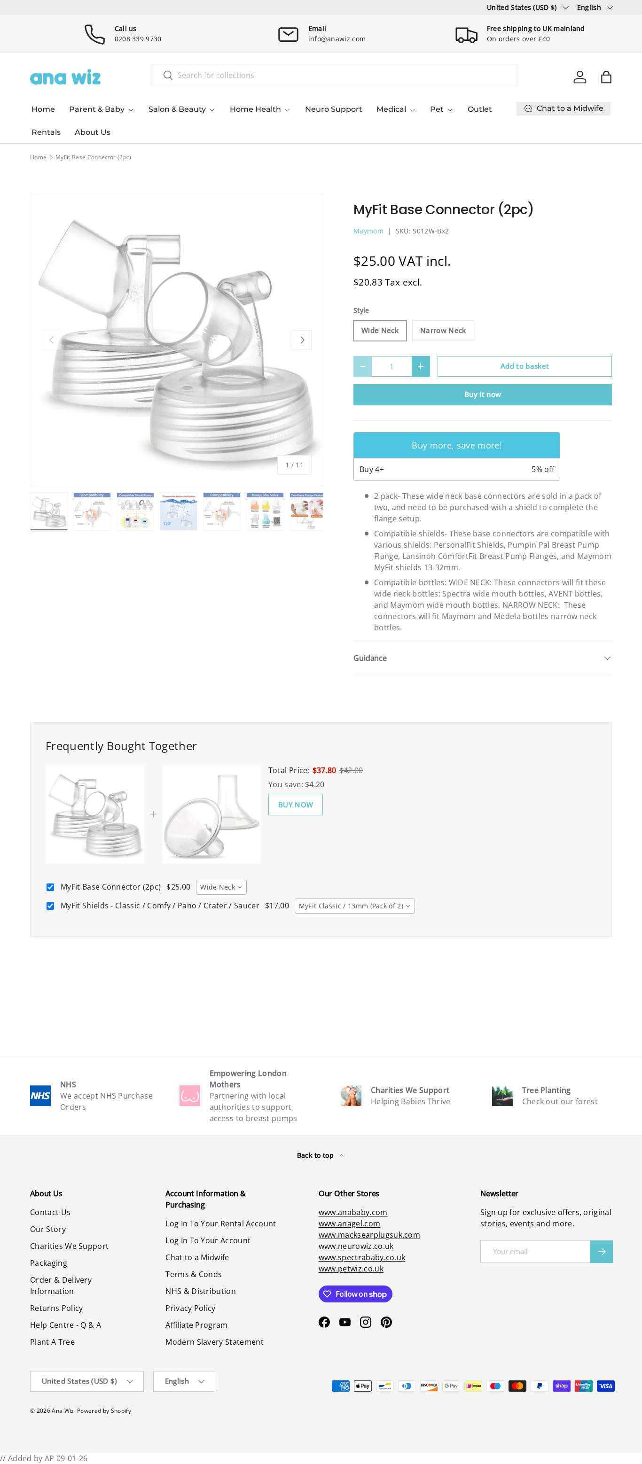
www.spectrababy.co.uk (362, 1257)
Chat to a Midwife (197, 1257)
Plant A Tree (52, 1342)
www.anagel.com (349, 1223)
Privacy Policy (190, 1308)
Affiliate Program (196, 1325)
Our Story (48, 1229)
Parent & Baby (97, 109)
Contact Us (50, 1212)
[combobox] (335, 75)
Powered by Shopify (104, 1411)
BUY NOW (295, 804)
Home (43, 109)
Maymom (368, 230)
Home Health (255, 109)
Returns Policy (56, 1308)
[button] (606, 77)
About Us (92, 132)
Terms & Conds (193, 1274)
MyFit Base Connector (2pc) (93, 157)
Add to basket (525, 366)
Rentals (46, 132)
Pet (437, 109)
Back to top (316, 1155)
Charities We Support (69, 1246)
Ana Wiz (63, 1411)
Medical (391, 109)
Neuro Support (333, 109)
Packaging (48, 1263)
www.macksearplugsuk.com (369, 1235)
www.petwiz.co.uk (351, 1268)
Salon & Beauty (177, 109)
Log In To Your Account (208, 1240)
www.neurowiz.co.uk (356, 1246)
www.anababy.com (353, 1212)
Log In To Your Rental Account (220, 1223)
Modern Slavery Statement (214, 1342)
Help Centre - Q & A (65, 1325)
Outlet (480, 109)
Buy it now (482, 394)
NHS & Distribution (200, 1291)
